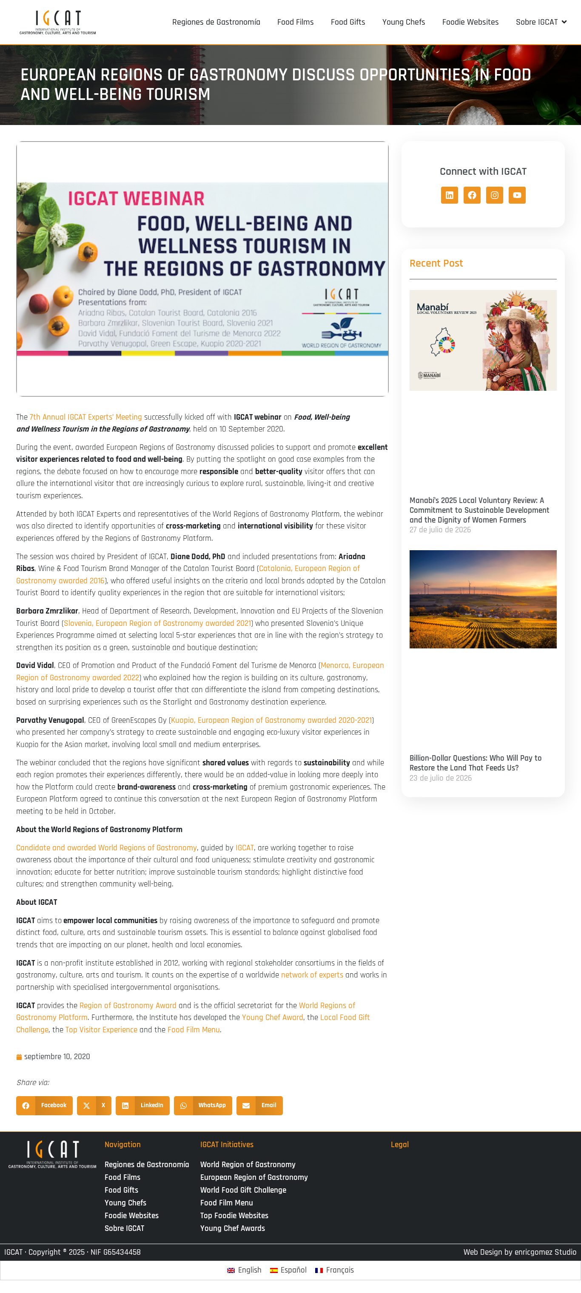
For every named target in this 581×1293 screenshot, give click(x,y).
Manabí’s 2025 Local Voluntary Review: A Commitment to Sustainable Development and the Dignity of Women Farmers (480, 510)
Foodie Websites (132, 1216)
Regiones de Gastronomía (147, 1164)
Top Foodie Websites (234, 1216)
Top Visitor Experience (101, 1030)
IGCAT (245, 848)
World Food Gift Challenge (243, 1190)
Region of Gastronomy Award (128, 1005)
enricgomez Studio (546, 1252)
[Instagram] (494, 195)
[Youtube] (517, 195)
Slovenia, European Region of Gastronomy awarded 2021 (157, 623)
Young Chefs (125, 1203)
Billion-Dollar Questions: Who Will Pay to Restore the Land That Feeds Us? (476, 763)
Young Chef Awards (232, 1228)
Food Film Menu (194, 1030)
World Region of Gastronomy (248, 1164)
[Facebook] (472, 195)
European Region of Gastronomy (254, 1177)
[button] (542, 22)
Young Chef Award (272, 1017)
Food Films (122, 1177)
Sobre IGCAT (124, 1228)
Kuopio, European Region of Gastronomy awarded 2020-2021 (271, 720)
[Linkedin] (449, 195)
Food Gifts (121, 1190)
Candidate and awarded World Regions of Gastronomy (106, 848)
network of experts (312, 975)
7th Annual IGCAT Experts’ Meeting (86, 417)
